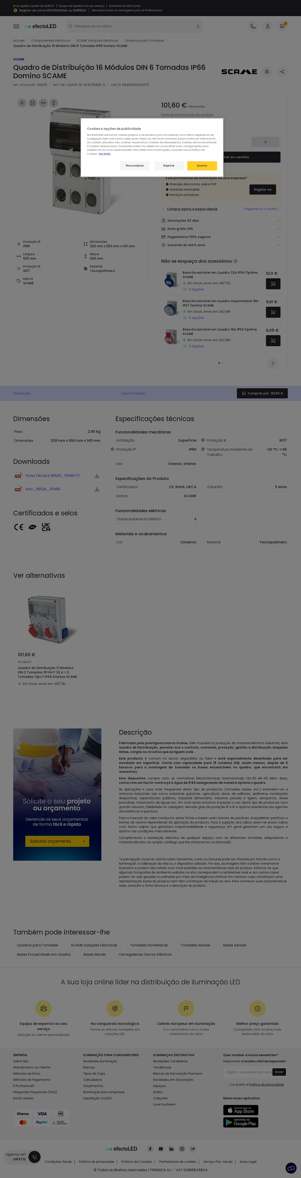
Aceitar (202, 165)
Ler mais (105, 154)
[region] (152, 147)
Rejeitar (169, 165)
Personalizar (135, 165)
